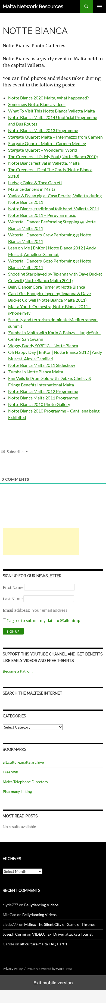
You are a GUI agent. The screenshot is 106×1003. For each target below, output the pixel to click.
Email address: (17, 610)
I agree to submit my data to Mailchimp (43, 620)
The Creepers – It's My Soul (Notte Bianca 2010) (53, 156)
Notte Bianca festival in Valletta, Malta (44, 162)
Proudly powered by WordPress (49, 969)
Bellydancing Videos (41, 904)
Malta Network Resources (33, 6)
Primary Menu (99, 6)
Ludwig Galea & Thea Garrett (35, 182)
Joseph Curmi (14, 934)
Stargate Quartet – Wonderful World (42, 149)
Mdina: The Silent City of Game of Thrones (59, 924)
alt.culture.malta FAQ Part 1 (43, 944)
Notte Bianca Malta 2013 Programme (43, 130)
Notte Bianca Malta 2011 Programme (43, 397)
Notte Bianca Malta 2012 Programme (43, 391)
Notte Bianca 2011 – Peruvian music (42, 215)
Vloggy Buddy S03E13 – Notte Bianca (43, 345)
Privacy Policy (13, 969)
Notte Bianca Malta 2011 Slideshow (41, 365)
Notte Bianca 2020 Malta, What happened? (48, 97)
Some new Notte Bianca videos (37, 104)
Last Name (13, 598)
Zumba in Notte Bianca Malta (35, 371)
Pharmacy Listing (17, 791)
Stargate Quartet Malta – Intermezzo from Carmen (55, 136)
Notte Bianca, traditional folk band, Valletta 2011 (53, 208)
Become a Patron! (18, 671)
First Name (13, 587)
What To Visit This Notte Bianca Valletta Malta (51, 110)
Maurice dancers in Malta (31, 189)
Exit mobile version (53, 982)
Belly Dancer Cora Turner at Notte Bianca (46, 286)
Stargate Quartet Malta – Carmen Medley (47, 143)
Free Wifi (10, 772)
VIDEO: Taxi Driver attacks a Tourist (62, 934)
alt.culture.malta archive (23, 762)
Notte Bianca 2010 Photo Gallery (39, 404)
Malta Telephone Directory (25, 781)
